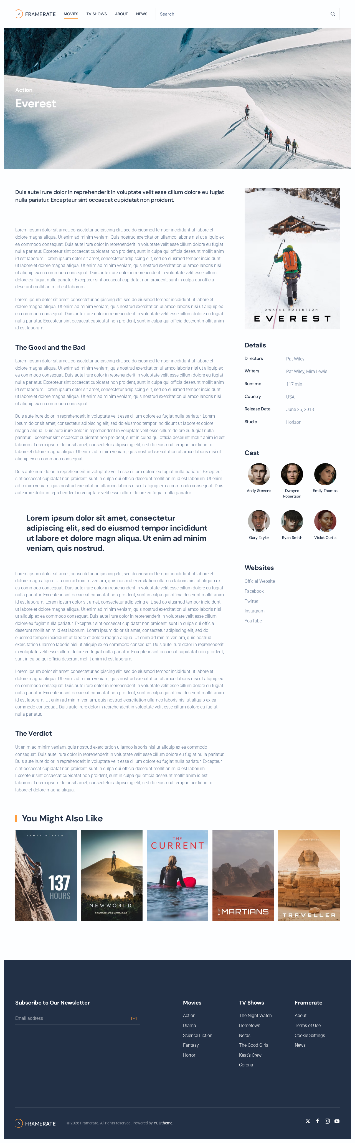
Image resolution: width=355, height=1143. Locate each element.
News (141, 13)
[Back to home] (35, 14)
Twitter (251, 601)
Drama (189, 1025)
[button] (292, 258)
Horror (189, 1055)
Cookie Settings (310, 1035)
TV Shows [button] (97, 13)
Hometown (249, 1025)
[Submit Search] (333, 14)
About (121, 13)
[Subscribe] (134, 1018)
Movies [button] (71, 13)
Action (23, 90)
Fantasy (191, 1045)
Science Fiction (197, 1035)
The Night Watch (255, 1015)
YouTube (253, 621)
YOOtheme (163, 1123)
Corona (246, 1065)
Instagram (255, 611)
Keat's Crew (250, 1055)
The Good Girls (253, 1045)
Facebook (254, 591)
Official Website (260, 581)
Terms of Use (308, 1025)
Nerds (244, 1035)
